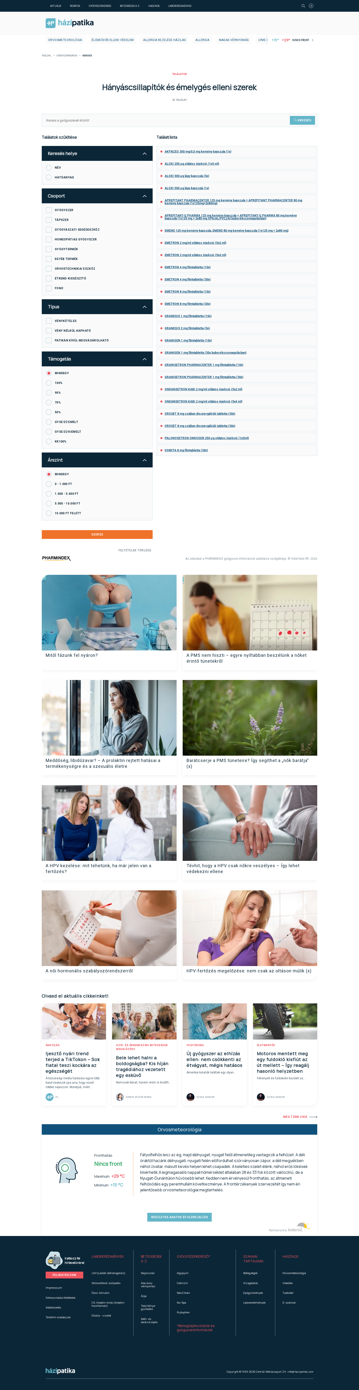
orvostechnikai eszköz (75, 268)
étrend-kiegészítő (70, 278)
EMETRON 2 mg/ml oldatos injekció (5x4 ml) (195, 255)
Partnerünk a (278, 1230)
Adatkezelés (53, 1307)
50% (58, 412)
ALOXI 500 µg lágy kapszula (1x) (187, 188)
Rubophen (183, 1312)
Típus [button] (53, 306)
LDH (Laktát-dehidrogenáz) (108, 1273)
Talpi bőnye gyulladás (148, 1307)
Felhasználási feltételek (60, 1297)
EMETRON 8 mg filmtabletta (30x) (188, 304)
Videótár (288, 1283)
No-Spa (181, 1302)
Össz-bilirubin (100, 1293)
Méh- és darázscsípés (149, 1320)
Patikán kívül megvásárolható (82, 340)
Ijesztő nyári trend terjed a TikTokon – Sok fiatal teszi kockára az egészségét (73, 1062)
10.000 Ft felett (68, 513)
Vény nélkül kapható (73, 330)
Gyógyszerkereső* (193, 1256)
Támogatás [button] (59, 359)
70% (58, 402)
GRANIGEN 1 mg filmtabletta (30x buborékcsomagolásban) (205, 352)
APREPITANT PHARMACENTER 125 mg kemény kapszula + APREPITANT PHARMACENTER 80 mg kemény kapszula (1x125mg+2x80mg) (233, 202)
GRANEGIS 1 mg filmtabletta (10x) (188, 316)
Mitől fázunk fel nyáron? (72, 655)
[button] (109, 1259)
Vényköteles (65, 321)
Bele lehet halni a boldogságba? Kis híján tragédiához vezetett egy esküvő (142, 1066)
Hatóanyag (64, 177)
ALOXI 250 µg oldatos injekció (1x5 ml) (192, 163)
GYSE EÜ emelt (66, 422)
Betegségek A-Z (129, 6)
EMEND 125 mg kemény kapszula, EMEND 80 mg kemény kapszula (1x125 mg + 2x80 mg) (226, 230)
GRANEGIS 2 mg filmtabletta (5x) (187, 328)
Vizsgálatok (250, 1283)
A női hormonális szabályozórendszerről (89, 970)
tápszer (62, 220)
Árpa (144, 1296)
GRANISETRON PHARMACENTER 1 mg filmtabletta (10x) (204, 365)
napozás (53, 1045)
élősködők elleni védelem (113, 40)
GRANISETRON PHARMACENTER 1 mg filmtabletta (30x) (204, 377)
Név (58, 167)
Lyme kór (265, 40)
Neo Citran (183, 1293)
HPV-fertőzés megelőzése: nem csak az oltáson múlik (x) (249, 970)
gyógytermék (66, 249)
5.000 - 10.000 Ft (67, 503)
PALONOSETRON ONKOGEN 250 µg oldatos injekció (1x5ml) (207, 438)
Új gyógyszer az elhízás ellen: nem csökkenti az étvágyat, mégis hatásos (215, 1059)
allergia (202, 40)
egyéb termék (66, 259)
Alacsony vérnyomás (148, 1284)
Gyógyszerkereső (100, 6)
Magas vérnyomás (234, 40)
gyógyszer (64, 210)
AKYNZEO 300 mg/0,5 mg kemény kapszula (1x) (198, 151)
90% (58, 392)
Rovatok (75, 6)
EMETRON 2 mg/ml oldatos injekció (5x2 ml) (195, 243)
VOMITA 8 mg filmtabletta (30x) (186, 450)
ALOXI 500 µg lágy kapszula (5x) (187, 176)
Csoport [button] (56, 196)
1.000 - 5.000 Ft (67, 493)
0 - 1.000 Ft (63, 484)
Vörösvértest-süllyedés (106, 1283)
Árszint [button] (55, 460)
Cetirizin (182, 1283)
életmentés (266, 1045)
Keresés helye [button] (62, 153)
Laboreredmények (179, 6)
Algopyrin (183, 1273)
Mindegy (62, 373)
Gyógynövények (253, 1293)
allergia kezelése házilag (164, 40)
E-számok (289, 1302)
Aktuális (55, 6)
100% (59, 383)
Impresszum (54, 1287)
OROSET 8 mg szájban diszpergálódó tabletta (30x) (200, 413)
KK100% (61, 441)
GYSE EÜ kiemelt (68, 431)
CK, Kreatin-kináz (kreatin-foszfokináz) (108, 1304)
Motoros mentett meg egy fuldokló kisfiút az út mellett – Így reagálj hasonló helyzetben (283, 1062)
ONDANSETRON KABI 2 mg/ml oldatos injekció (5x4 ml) (203, 401)
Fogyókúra (195, 1045)
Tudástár (288, 1293)
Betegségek (250, 1273)
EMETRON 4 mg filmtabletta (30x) (188, 279)
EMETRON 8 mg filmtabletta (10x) (188, 291)
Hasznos (153, 6)
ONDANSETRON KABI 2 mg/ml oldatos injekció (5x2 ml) (203, 389)
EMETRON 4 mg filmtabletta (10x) (188, 267)
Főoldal (46, 56)
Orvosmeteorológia (65, 40)
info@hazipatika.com (300, 1371)
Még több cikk (295, 1116)
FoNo (59, 288)
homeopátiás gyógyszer (76, 239)
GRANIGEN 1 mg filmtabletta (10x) (188, 340)
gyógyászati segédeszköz (77, 229)
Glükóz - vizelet (101, 1315)
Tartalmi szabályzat (58, 1317)
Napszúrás (148, 1273)
